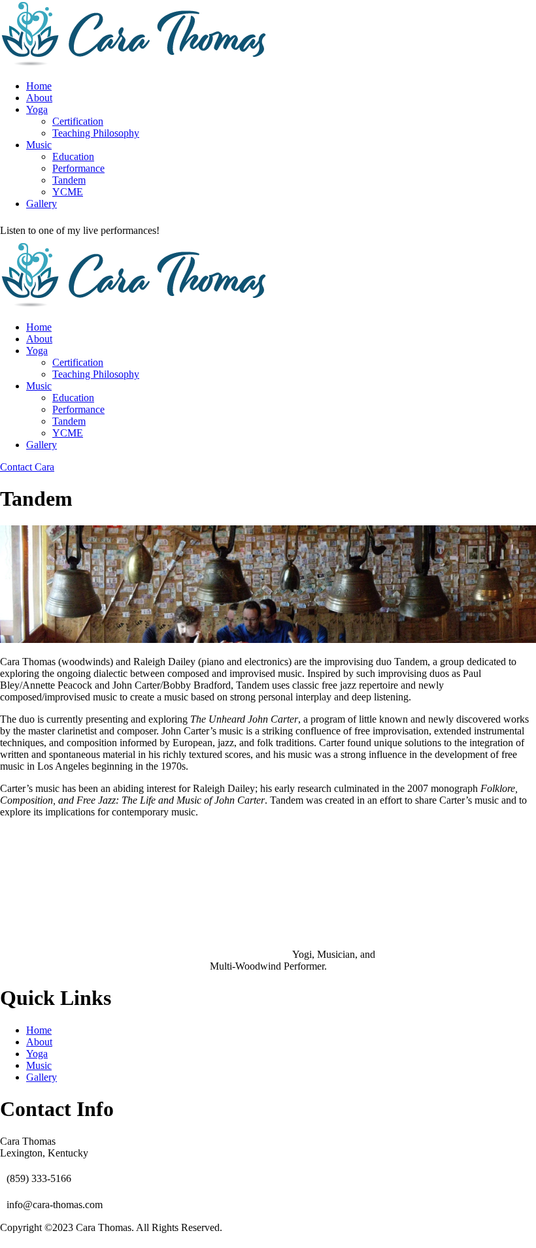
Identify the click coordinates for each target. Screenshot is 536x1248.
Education (73, 156)
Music (39, 144)
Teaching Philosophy (95, 133)
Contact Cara (27, 466)
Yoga (37, 109)
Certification (77, 121)
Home (39, 85)
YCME (67, 191)
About (39, 97)
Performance (78, 168)
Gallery (41, 203)
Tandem (69, 180)
